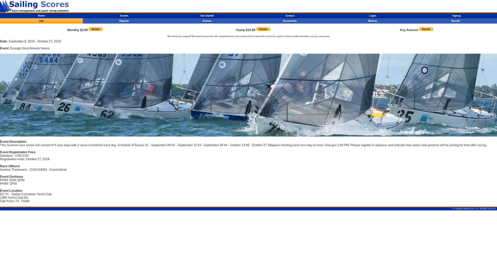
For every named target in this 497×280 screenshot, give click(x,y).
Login (372, 15)
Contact (290, 15)
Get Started (207, 15)
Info (41, 20)
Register (124, 20)
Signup (456, 15)
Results (455, 20)
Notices (372, 20)
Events (124, 15)
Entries (207, 20)
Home (41, 15)
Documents (290, 20)
